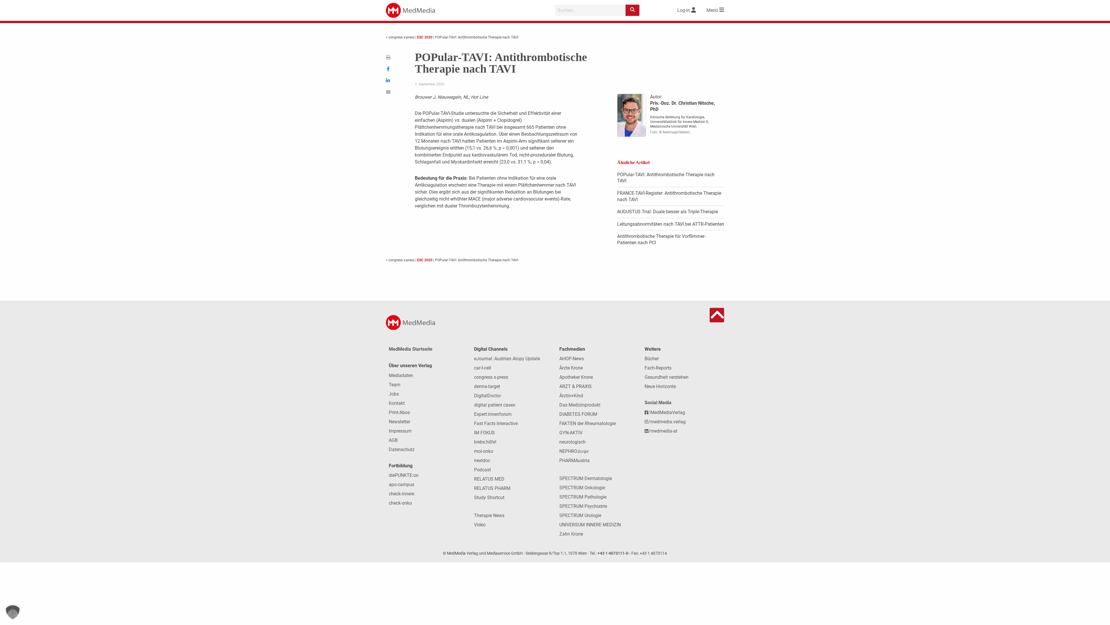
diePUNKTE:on (404, 475)
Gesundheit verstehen (667, 377)
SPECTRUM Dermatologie (585, 478)
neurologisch (572, 442)
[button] (12, 612)
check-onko (400, 503)
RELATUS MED (489, 479)
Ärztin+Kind (571, 395)
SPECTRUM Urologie (580, 515)
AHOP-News (571, 358)
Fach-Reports (658, 368)
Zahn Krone (571, 534)
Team (394, 384)
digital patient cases (494, 405)
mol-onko (483, 451)
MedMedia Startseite (410, 349)
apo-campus (401, 484)
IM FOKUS (484, 432)
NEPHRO (573, 451)
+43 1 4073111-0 (612, 553)
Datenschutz (402, 449)
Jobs (394, 394)
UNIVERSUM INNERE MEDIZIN (590, 524)
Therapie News (489, 515)
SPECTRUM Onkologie (582, 487)
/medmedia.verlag (667, 421)
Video (480, 524)
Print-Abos (399, 412)
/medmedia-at (662, 431)
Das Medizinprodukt (579, 405)
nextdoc (482, 460)
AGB (393, 440)
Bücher (652, 358)
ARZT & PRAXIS (575, 386)
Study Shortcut (489, 497)
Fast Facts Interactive (496, 423)
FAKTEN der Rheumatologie (587, 423)
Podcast (482, 470)
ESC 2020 (424, 37)
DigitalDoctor (487, 395)
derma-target (487, 386)
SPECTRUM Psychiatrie (583, 506)
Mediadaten (401, 375)
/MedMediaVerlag (666, 412)
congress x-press (491, 377)
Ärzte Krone (571, 368)
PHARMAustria (574, 460)
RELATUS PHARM (492, 488)
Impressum (400, 431)
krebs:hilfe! (485, 442)
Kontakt (397, 403)
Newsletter (399, 421)
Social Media (658, 402)
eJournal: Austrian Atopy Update (507, 358)
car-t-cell (482, 368)
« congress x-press (400, 37)
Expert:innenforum (493, 414)
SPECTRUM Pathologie (582, 497)
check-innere (401, 494)
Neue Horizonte (660, 386)
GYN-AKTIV (570, 432)
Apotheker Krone (576, 377)
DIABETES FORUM (578, 414)
